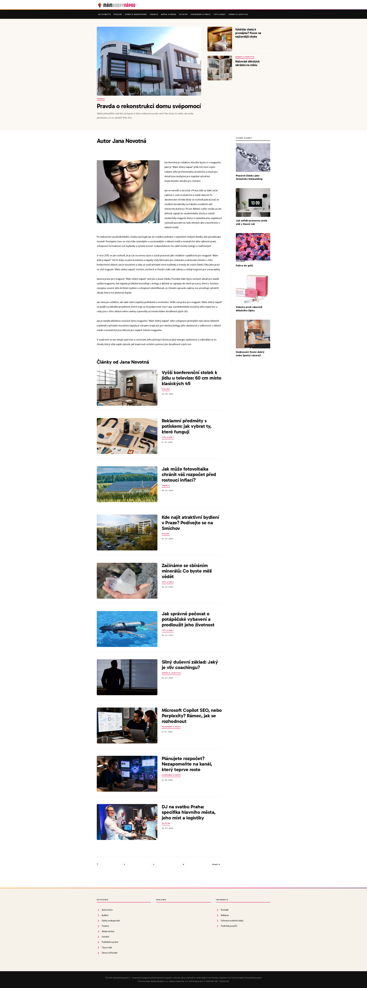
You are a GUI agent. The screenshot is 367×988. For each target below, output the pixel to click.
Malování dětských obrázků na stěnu (247, 63)
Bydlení (118, 14)
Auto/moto (104, 14)
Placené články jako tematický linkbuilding (249, 177)
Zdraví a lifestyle (238, 14)
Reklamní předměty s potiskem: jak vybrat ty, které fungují (186, 426)
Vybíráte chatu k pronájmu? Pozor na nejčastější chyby (248, 33)
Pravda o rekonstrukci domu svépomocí (149, 106)
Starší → (216, 864)
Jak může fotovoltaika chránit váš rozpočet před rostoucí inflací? (189, 474)
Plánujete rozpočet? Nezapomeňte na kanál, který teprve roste (187, 764)
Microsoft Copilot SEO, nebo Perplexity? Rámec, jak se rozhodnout (192, 715)
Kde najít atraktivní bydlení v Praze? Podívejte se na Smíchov (190, 522)
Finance (154, 14)
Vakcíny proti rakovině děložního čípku (249, 308)
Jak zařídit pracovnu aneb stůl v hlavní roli (251, 222)
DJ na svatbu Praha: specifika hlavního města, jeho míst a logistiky (188, 812)
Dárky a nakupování (136, 14)
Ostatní (183, 14)
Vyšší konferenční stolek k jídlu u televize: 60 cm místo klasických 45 (191, 378)
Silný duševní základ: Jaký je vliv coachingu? (190, 664)
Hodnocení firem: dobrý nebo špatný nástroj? (250, 353)
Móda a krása (168, 14)
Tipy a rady (219, 14)
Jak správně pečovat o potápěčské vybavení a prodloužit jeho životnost (188, 619)
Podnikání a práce (201, 14)
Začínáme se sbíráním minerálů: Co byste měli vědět (187, 571)
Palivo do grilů (244, 265)
